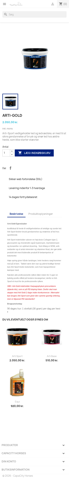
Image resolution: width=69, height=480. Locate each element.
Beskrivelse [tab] (16, 214)
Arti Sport (17, 356)
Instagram (23, 426)
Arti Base (52, 356)
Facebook (5, 426)
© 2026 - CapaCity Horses (17, 475)
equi (17, 401)
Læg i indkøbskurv (34, 153)
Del (10, 168)
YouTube (14, 426)
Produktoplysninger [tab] (40, 214)
